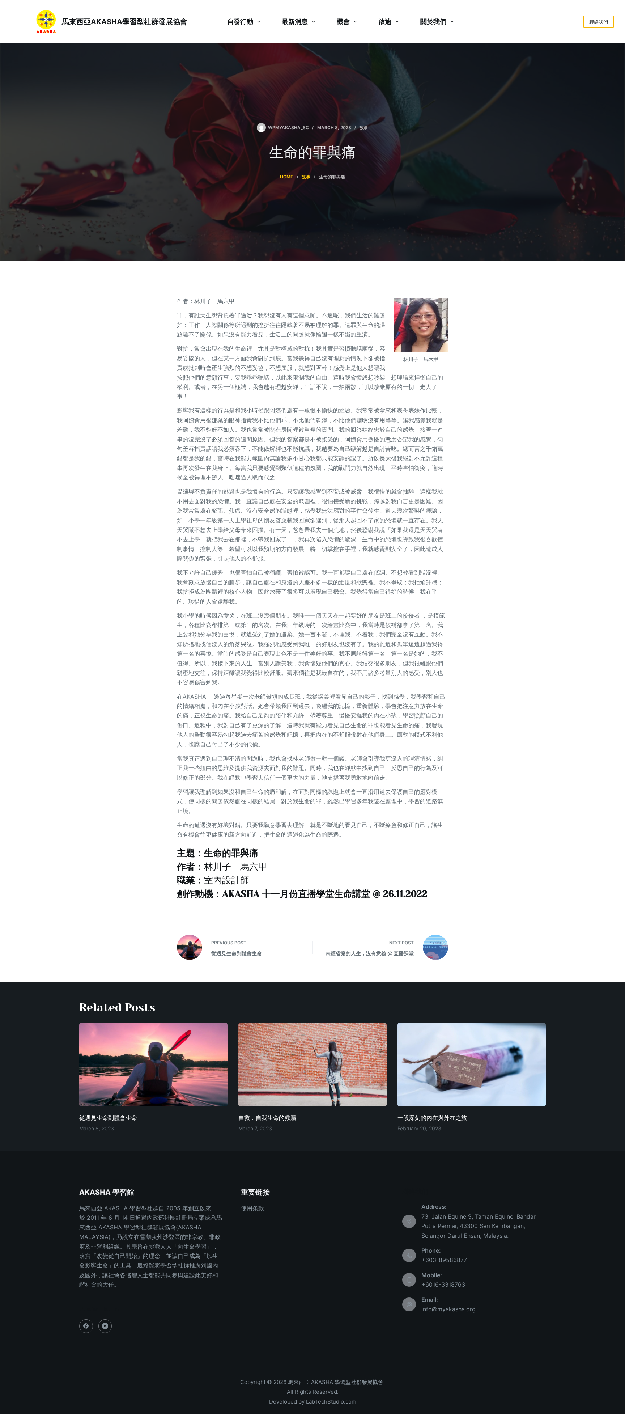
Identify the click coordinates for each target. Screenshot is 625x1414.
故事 (364, 127)
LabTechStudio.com (331, 1401)
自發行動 (240, 21)
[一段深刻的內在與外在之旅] (471, 1064)
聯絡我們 (598, 22)
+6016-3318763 (443, 1284)
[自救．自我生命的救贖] (312, 1064)
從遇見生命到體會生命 (108, 1117)
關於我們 (433, 21)
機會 (343, 21)
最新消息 (295, 21)
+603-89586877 (444, 1259)
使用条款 (252, 1208)
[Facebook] (86, 1326)
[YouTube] (105, 1326)
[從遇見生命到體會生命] (153, 1064)
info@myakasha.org (448, 1309)
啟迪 (384, 21)
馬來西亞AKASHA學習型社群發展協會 (124, 21)
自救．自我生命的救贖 (267, 1117)
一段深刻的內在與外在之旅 (432, 1117)
